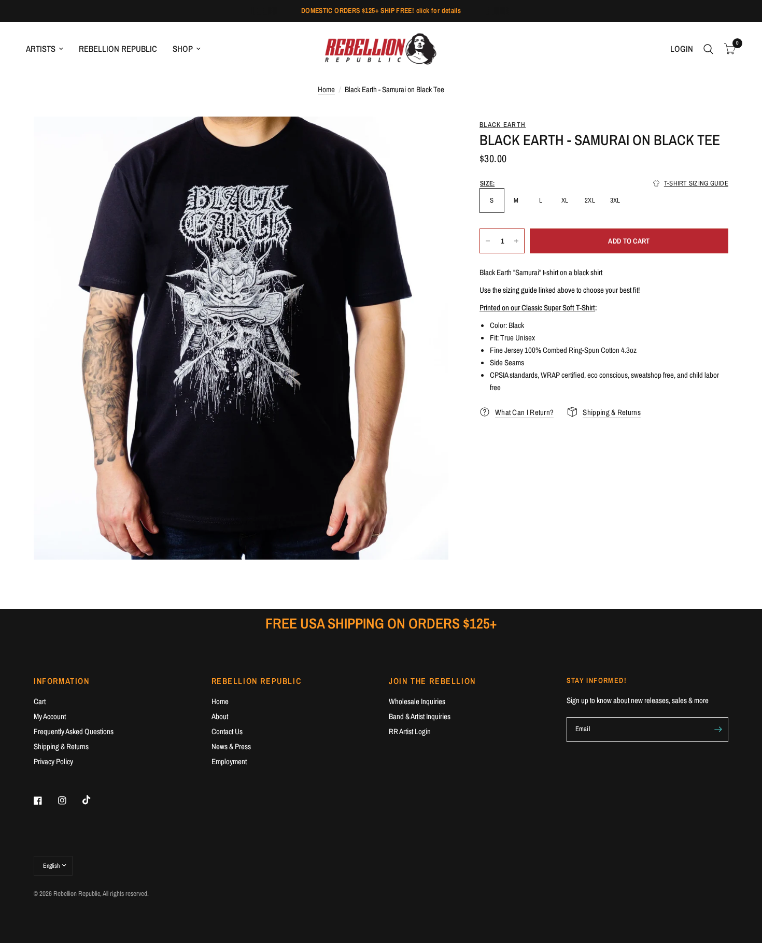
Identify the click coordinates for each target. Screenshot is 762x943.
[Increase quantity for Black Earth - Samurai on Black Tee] (516, 241)
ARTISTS (40, 48)
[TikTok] (93, 800)
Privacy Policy (53, 761)
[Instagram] (69, 800)
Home (326, 89)
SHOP (183, 48)
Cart (40, 701)
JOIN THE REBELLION (432, 681)
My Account (50, 716)
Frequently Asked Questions (74, 731)
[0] (727, 49)
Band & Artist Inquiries (419, 716)
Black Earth (502, 124)
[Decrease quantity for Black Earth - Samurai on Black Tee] (488, 241)
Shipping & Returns (61, 746)
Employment (229, 761)
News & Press (231, 746)
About (219, 716)
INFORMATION (62, 681)
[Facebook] (45, 800)
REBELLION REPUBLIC (118, 48)
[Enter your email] (718, 729)
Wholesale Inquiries (417, 701)
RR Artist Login (410, 731)
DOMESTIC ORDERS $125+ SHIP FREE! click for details (381, 10)
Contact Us (227, 731)
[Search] (708, 49)
